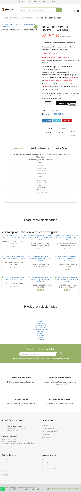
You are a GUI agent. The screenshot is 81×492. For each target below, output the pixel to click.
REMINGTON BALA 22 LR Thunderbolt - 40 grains (67, 286)
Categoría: (45, 114)
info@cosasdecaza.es (14, 431)
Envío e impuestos (7, 463)
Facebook (47, 120)
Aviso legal (4, 475)
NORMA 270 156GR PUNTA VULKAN (14, 263)
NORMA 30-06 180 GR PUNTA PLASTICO (67, 265)
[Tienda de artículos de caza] (40, 336)
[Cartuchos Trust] (40, 322)
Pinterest (67, 120)
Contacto (4, 460)
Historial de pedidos (48, 428)
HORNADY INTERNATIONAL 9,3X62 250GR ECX (40, 265)
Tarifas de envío (47, 463)
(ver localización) (28, 443)
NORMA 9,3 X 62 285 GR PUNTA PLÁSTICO (40, 286)
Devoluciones (46, 437)
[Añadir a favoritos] (4, 27)
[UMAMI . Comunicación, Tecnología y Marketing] (64, 489)
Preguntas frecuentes (49, 469)
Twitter (57, 120)
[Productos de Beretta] (40, 334)
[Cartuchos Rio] (40, 328)
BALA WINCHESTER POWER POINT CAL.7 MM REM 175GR (40, 244)
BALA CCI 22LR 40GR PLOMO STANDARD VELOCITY (67, 244)
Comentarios (61, 148)
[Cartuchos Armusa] (40, 324)
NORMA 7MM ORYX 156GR (14, 283)
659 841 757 (21, 429)
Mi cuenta (45, 425)
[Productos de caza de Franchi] (40, 340)
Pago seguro (46, 466)
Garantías (45, 460)
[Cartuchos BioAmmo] (40, 330)
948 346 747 (11, 429)
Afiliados (4, 472)
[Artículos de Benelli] (40, 338)
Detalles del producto (40, 148)
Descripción (19, 148)
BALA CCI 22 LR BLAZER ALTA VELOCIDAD (13, 242)
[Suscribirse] (59, 354)
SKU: (43, 111)
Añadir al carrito (66, 103)
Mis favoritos (46, 434)
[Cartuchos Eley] (40, 326)
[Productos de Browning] (40, 332)
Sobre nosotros (6, 469)
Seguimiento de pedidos (49, 431)
